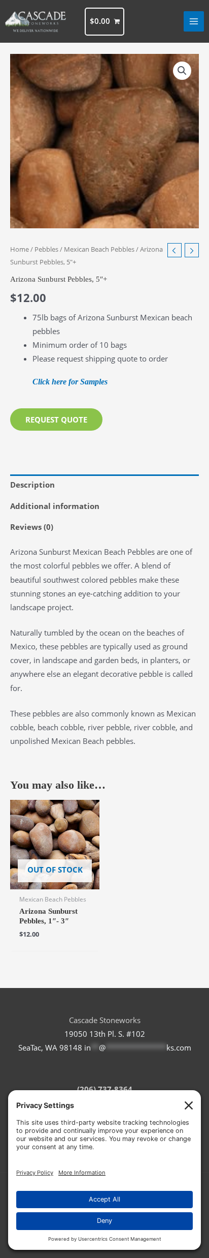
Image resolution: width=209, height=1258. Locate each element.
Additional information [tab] (54, 506)
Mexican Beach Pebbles (99, 249)
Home (19, 249)
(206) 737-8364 (104, 1089)
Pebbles (46, 249)
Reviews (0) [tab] (31, 527)
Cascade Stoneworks (105, 1020)
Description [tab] (32, 485)
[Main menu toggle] (194, 21)
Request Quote (56, 419)
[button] (182, 71)
